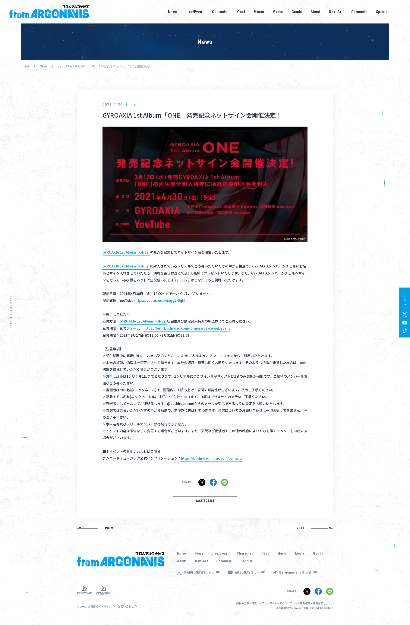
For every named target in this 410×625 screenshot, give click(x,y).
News (172, 11)
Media (277, 11)
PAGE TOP (400, 610)
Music (259, 11)
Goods (296, 11)
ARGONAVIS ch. (247, 572)
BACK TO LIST (205, 500)
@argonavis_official (295, 572)
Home (25, 66)
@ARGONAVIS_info (199, 572)
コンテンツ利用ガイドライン (94, 606)
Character (220, 11)
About (315, 11)
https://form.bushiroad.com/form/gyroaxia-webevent (187, 328)
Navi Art (336, 11)
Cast (241, 11)
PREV (109, 528)
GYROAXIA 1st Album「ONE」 (126, 252)
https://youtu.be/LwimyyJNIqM (159, 300)
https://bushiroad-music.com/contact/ (211, 458)
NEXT (300, 528)
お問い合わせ (126, 606)
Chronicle (359, 11)
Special (382, 11)
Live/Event (195, 11)
